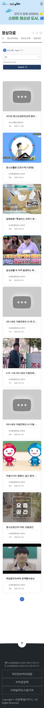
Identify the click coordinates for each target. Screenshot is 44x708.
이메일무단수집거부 (22, 690)
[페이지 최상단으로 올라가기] (22, 643)
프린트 (41, 33)
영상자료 (37, 38)
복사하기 (37, 33)
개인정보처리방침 (22, 673)
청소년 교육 (25, 38)
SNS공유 (33, 33)
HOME (3, 38)
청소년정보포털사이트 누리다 (11, 4)
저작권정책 (22, 682)
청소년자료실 (12, 38)
